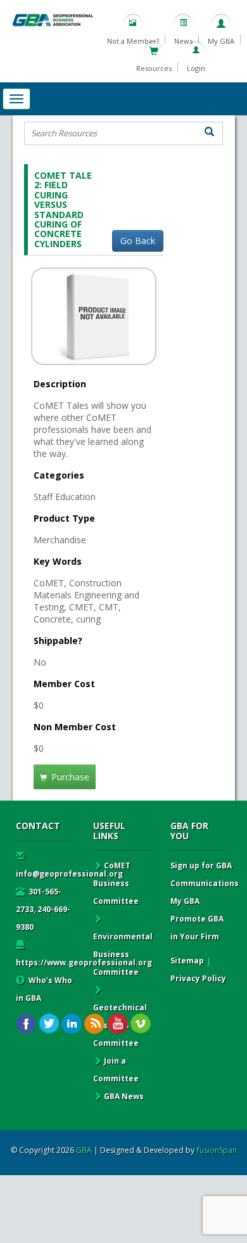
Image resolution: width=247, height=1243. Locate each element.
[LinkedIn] (71, 1024)
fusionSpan (217, 1150)
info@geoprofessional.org (69, 873)
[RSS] (94, 1024)
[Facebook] (26, 1024)
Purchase (69, 777)
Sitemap (187, 960)
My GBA (221, 41)
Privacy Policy (198, 978)
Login (196, 68)
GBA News (124, 1096)
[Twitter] (49, 1024)
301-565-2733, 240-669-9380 (43, 909)
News (183, 41)
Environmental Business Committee (123, 954)
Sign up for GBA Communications (204, 874)
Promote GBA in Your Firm (197, 927)
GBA (84, 1150)
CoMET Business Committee (116, 883)
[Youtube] (117, 1024)
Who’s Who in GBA (44, 989)
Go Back (137, 241)
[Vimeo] (140, 1024)
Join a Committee (116, 1069)
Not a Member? (133, 41)
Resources (154, 68)
